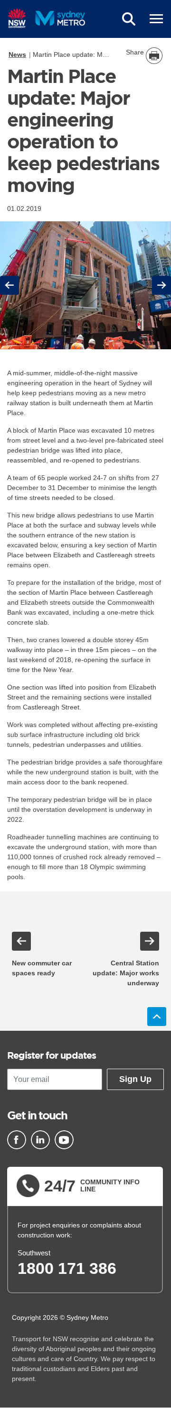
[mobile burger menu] (156, 19)
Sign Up (135, 1079)
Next (162, 285)
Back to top (156, 1016)
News (17, 54)
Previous (11, 285)
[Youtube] (64, 1139)
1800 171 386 (67, 1268)
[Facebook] (16, 1139)
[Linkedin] (40, 1139)
